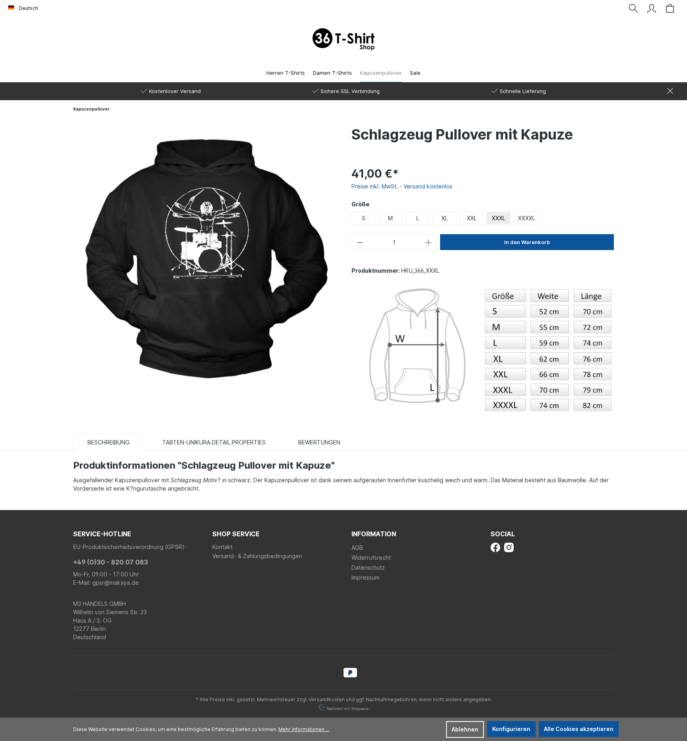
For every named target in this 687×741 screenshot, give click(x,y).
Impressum (365, 577)
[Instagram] (509, 546)
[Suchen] (633, 8)
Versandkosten (327, 699)
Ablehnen (465, 729)
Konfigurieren (511, 728)
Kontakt (222, 546)
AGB (357, 547)
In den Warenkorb (527, 242)
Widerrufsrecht (371, 557)
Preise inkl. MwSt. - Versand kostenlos (401, 186)
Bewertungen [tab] (319, 442)
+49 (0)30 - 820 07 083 (110, 562)
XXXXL (526, 218)
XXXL (498, 218)
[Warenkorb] (670, 8)
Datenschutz (368, 567)
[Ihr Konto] (651, 8)
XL (444, 218)
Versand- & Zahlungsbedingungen (257, 556)
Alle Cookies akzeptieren (578, 728)
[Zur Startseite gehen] (343, 39)
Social (503, 534)
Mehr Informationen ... (303, 729)
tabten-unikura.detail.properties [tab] (214, 442)
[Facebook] (495, 546)
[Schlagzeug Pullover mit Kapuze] (204, 256)
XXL (472, 218)
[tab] (108, 442)
